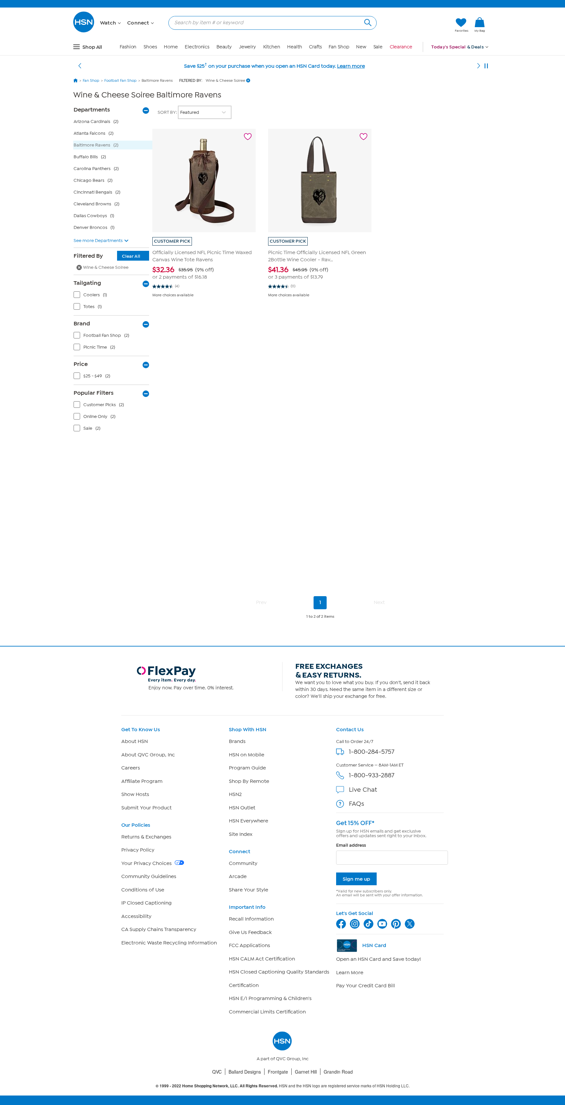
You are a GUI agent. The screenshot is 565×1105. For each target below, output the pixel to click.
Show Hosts (135, 794)
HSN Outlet (242, 808)
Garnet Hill (306, 1071)
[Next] (479, 66)
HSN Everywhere (248, 821)
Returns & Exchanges (146, 837)
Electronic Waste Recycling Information (169, 943)
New (361, 47)
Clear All (131, 256)
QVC (217, 1071)
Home (171, 47)
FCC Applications (249, 945)
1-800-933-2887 (371, 775)
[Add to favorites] (248, 137)
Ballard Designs (245, 1071)
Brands (237, 741)
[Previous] (80, 66)
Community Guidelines (148, 876)
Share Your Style (248, 890)
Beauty (224, 47)
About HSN (134, 741)
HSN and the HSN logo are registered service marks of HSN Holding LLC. (283, 1086)
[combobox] (270, 22)
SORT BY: (168, 112)
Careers (130, 768)
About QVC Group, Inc (148, 755)
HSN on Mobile (246, 755)
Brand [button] (82, 323)
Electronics (197, 47)
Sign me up (356, 879)
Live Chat (363, 789)
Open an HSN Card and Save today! (378, 959)
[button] (419, 25)
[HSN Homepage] (75, 80)
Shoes (150, 47)
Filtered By (107, 255)
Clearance (401, 47)
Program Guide (247, 768)
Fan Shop (339, 47)
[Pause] (486, 66)
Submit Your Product (146, 808)
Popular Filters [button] (93, 392)
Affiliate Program (142, 781)
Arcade (238, 876)
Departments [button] (92, 109)
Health (294, 47)
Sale (378, 47)
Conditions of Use (142, 890)
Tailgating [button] (87, 282)
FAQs (356, 803)
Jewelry (247, 47)
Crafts (315, 47)
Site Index (240, 834)
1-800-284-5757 (371, 751)
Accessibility (136, 916)
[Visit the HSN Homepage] (84, 31)
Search (367, 22)
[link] (479, 25)
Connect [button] (138, 23)
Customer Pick (172, 241)
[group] (204, 273)
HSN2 (235, 794)
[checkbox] (112, 296)
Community (243, 863)
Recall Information (251, 919)
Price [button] (81, 364)
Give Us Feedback (250, 932)
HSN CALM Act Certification (262, 959)
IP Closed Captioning (146, 903)
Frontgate (278, 1071)
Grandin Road (338, 1071)
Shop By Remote (249, 781)
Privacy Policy (137, 850)
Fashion (128, 47)
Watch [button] (108, 23)
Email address (351, 845)
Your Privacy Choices (147, 863)
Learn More (349, 973)
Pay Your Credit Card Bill (365, 986)
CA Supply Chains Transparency (158, 929)
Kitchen (271, 47)
